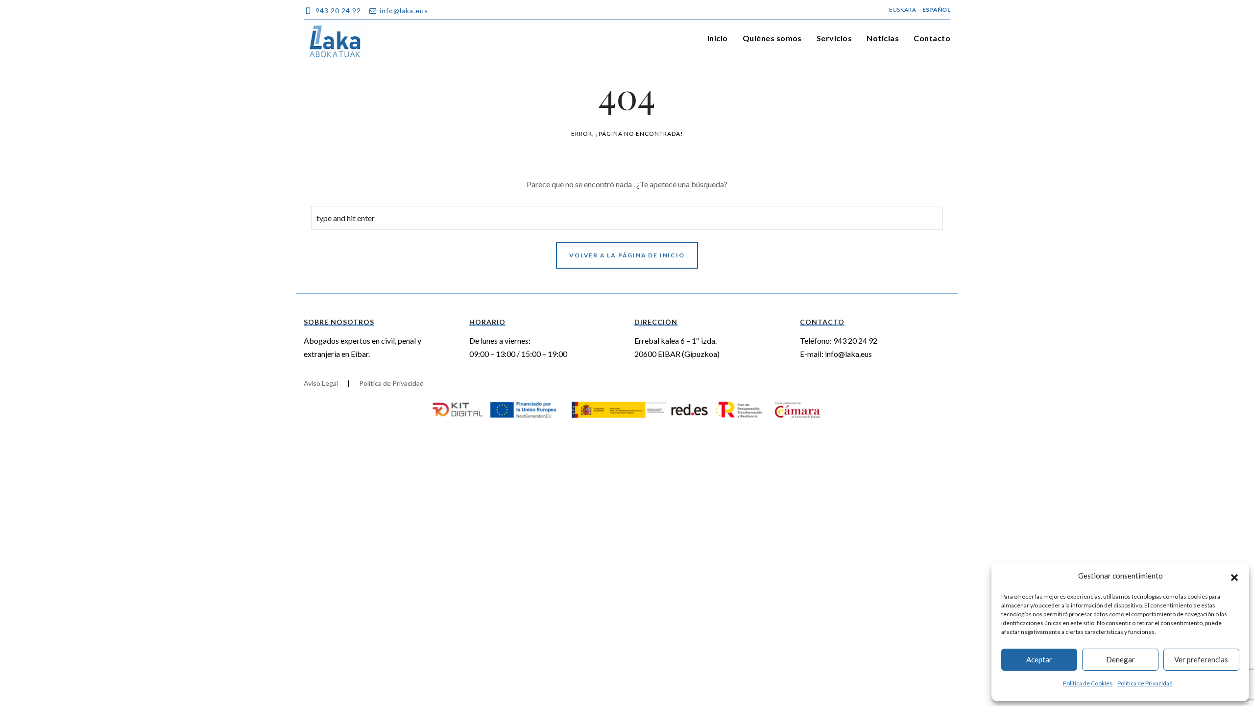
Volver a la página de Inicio (626, 255)
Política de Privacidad (1145, 683)
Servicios (834, 38)
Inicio (717, 38)
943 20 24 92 (855, 340)
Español (936, 9)
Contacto (932, 38)
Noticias (883, 38)
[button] (1234, 576)
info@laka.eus (848, 353)
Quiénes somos (772, 38)
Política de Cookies (1087, 683)
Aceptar (1039, 659)
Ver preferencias (1201, 659)
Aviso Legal (321, 383)
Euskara (902, 9)
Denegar (1120, 659)
